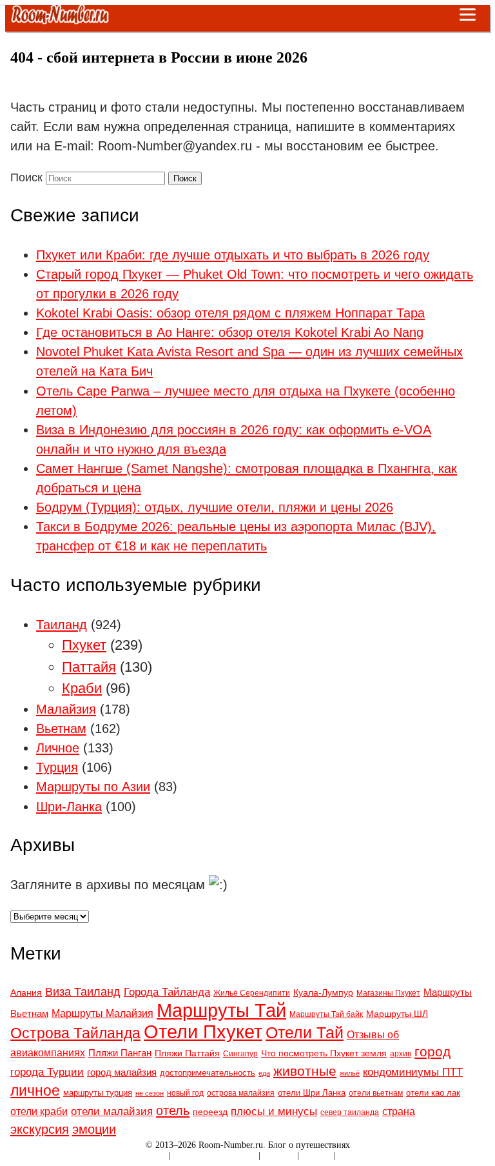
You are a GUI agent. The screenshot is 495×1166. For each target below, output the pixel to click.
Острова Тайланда (75, 1033)
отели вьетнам (376, 1093)
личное (35, 1090)
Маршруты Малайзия (102, 1013)
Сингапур (240, 1053)
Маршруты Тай (221, 1010)
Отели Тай (305, 1032)
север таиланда (349, 1112)
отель (172, 1110)
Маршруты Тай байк (326, 1014)
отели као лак (433, 1093)
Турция (57, 767)
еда (264, 1073)
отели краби (39, 1111)
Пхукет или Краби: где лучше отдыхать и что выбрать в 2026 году (232, 255)
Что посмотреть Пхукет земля (324, 1053)
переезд (210, 1112)
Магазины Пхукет (388, 993)
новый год (185, 1093)
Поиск (26, 177)
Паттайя (89, 667)
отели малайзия (112, 1111)
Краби (82, 688)
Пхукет (84, 645)
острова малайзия (241, 1093)
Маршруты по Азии (93, 786)
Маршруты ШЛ (397, 1014)
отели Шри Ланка (311, 1093)
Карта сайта (143, 1155)
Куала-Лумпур (323, 992)
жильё (350, 1073)
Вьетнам (61, 728)
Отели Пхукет (203, 1031)
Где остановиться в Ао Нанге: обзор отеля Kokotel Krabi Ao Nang (229, 332)
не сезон (149, 1093)
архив (400, 1053)
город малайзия (122, 1072)
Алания (26, 992)
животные (304, 1070)
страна (398, 1111)
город (432, 1051)
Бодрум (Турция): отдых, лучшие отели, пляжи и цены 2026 (214, 507)
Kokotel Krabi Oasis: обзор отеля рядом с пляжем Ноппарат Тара (230, 313)
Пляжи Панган (119, 1052)
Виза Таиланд (83, 991)
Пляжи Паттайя (187, 1053)
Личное (57, 748)
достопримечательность (207, 1073)
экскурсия (39, 1128)
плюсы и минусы (274, 1111)
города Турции (47, 1072)
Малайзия (66, 709)
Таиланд (61, 625)
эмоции (94, 1128)
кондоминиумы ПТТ (413, 1071)
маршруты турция (97, 1093)
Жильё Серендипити (251, 993)
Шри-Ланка (69, 806)
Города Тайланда (167, 991)
